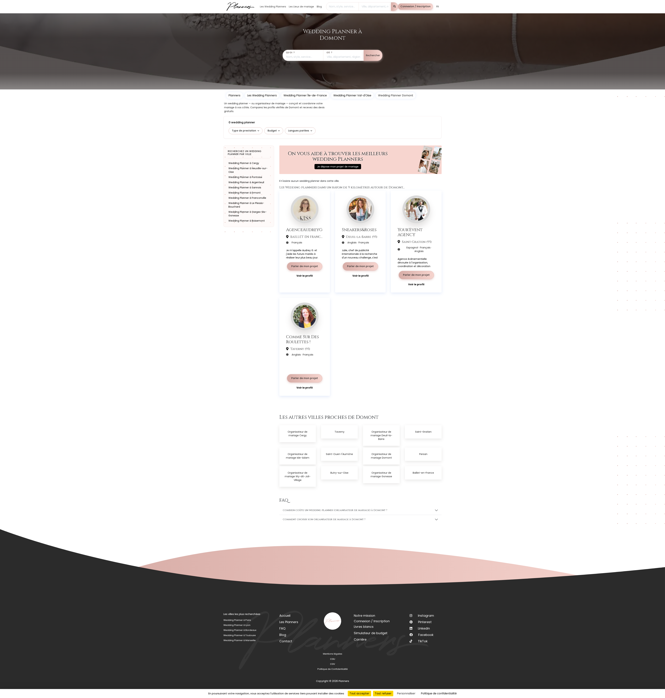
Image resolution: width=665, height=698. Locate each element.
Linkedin (424, 628)
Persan (423, 454)
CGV (332, 664)
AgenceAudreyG (304, 229)
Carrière (360, 639)
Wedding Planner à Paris (237, 620)
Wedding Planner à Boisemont (246, 220)
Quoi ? (290, 52)
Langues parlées (298, 130)
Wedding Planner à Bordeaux (239, 630)
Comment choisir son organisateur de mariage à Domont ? (324, 519)
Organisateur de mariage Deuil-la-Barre (381, 435)
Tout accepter (359, 693)
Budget (272, 130)
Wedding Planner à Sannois (244, 187)
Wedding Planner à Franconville (247, 197)
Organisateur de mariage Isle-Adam (297, 455)
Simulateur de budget (370, 633)
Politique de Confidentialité (332, 669)
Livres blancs (364, 626)
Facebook (425, 635)
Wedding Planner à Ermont (244, 192)
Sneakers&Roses (359, 229)
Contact (285, 641)
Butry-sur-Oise (339, 473)
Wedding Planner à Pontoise (245, 177)
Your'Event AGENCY (410, 232)
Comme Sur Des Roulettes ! (302, 339)
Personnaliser (406, 693)
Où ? (329, 52)
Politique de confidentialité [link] (439, 693)
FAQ (282, 628)
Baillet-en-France (423, 473)
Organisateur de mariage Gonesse (381, 474)
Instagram (426, 615)
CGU (332, 659)
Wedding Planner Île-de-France (305, 95)
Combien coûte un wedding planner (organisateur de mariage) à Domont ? (335, 510)
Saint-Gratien (423, 432)
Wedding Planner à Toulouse (239, 635)
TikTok (423, 641)
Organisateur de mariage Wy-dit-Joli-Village (298, 476)
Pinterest (425, 622)
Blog (282, 635)
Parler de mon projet (304, 266)
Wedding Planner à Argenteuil (246, 182)
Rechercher (373, 55)
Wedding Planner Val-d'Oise (352, 95)
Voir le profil (304, 275)
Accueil (284, 615)
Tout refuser (383, 693)
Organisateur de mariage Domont (381, 455)
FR (437, 6)
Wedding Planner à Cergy (243, 163)
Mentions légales (332, 653)
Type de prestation (244, 130)
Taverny (339, 432)
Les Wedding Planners (262, 95)
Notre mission (364, 615)
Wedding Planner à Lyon (236, 625)
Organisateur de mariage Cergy (297, 433)
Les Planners (288, 622)
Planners (234, 95)
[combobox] (342, 6)
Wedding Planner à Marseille (239, 640)
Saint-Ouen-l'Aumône (339, 454)
